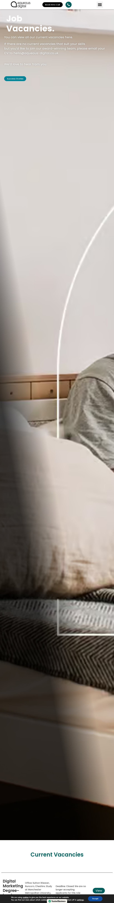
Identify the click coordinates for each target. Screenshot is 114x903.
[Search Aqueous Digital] (68, 5)
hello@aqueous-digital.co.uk (35, 53)
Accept (95, 898)
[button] (100, 5)
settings (80, 900)
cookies (26, 897)
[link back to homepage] (20, 4)
